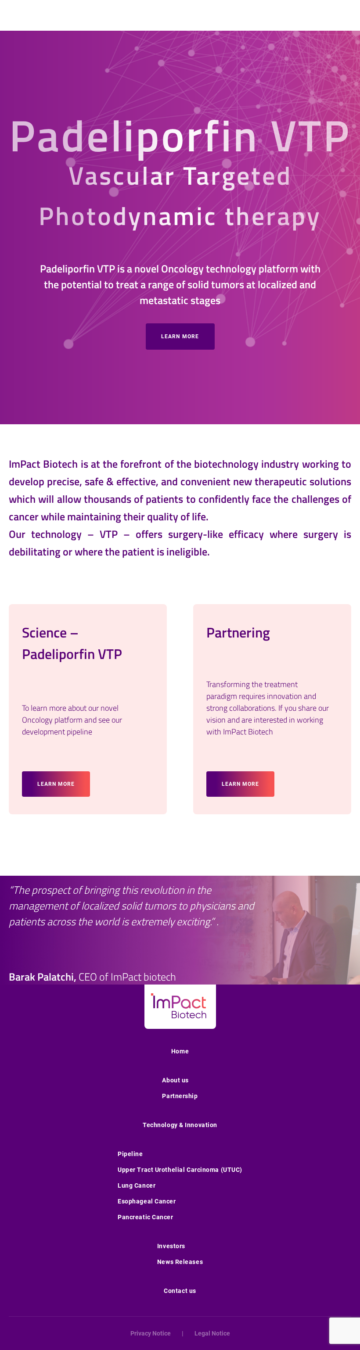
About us (175, 1080)
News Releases (180, 1261)
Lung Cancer (136, 1185)
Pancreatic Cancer (145, 1217)
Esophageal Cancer (147, 1201)
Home (180, 1051)
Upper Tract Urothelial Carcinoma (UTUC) (180, 1169)
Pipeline (130, 1153)
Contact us (180, 1290)
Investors (171, 1246)
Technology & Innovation (180, 1124)
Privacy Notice (150, 1333)
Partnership (180, 1095)
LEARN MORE (180, 336)
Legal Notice (212, 1333)
